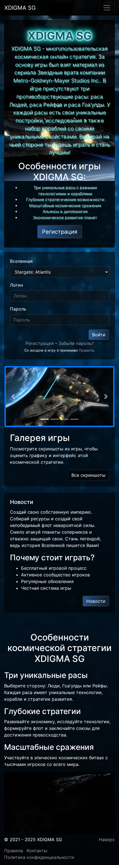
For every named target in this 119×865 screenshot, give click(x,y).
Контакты (37, 850)
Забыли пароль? (76, 343)
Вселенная (21, 261)
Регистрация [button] (59, 231)
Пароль (18, 309)
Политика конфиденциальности (39, 857)
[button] (13, 396)
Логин (16, 285)
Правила (86, 350)
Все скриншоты (88, 475)
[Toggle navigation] (107, 7)
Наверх (107, 839)
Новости (95, 601)
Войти (98, 334)
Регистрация (39, 343)
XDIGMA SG (20, 7)
